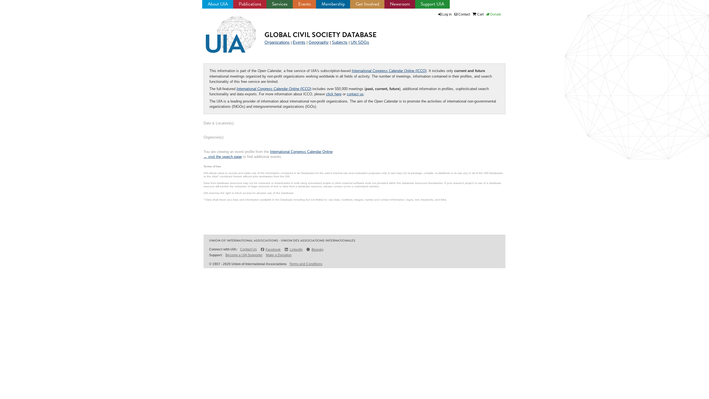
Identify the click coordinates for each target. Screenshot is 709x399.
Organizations (277, 42)
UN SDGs (360, 42)
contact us (355, 94)
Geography (319, 42)
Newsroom (400, 4)
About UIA (218, 4)
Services (279, 4)
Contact (464, 14)
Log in (447, 14)
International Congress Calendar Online (301, 152)
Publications (250, 4)
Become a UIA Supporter (244, 255)
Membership (333, 4)
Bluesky (317, 250)
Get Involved (367, 4)
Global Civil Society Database (320, 35)
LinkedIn (296, 250)
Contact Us (248, 249)
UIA (224, 31)
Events (304, 4)
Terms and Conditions (305, 264)
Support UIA (432, 4)
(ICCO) (389, 71)
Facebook (273, 250)
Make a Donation (279, 255)
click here (333, 94)
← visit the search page (223, 157)
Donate (495, 14)
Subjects (340, 42)
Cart (480, 14)
